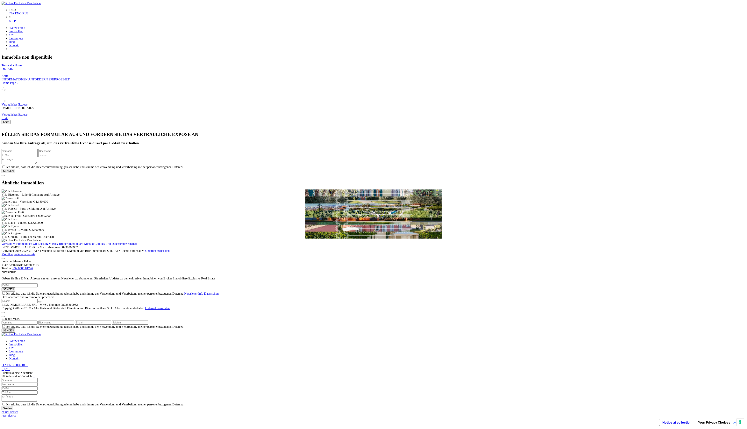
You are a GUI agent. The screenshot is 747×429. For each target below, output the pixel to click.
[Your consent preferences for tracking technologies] (740, 422)
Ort (35, 243)
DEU (18, 365)
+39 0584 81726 (22, 268)
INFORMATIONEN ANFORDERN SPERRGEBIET (36, 79)
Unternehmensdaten (157, 250)
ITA (12, 13)
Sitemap (133, 243)
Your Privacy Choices (714, 422)
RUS (25, 13)
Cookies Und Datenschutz (111, 243)
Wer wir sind (17, 341)
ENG (18, 13)
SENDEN (8, 289)
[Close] (3, 175)
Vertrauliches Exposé (14, 104)
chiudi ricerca (10, 412)
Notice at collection (677, 422)
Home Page (9, 83)
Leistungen (44, 243)
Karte (5, 76)
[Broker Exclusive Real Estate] (21, 3)
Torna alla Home (12, 65)
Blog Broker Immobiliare (67, 243)
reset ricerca (9, 415)
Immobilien (25, 243)
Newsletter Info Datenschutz (201, 293)
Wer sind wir (9, 243)
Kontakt (89, 243)
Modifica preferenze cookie (18, 254)
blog (12, 355)
